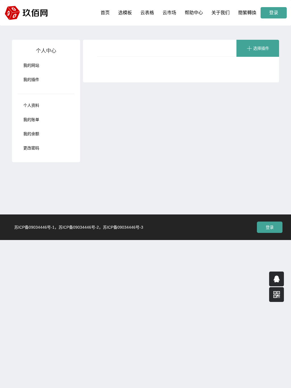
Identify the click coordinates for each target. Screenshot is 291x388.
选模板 (125, 12)
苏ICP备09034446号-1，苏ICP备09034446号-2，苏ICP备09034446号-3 (78, 227)
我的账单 (31, 119)
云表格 (147, 12)
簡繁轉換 (247, 12)
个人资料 (31, 105)
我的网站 (31, 65)
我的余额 (31, 134)
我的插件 (31, 79)
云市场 (169, 12)
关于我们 (220, 12)
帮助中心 (194, 12)
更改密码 (31, 148)
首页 (105, 12)
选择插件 (261, 48)
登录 (273, 12)
